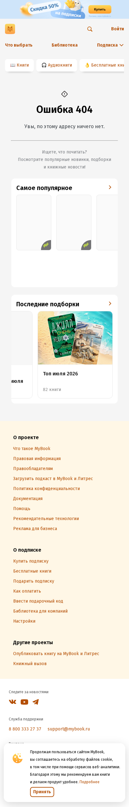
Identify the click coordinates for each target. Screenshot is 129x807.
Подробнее (90, 782)
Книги (23, 65)
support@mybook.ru (69, 729)
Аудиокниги (60, 65)
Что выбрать (19, 45)
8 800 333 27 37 (25, 729)
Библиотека (65, 45)
